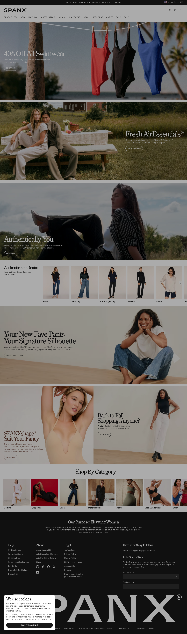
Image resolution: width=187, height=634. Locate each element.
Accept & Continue (29, 625)
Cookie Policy (46, 619)
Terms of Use (21, 616)
